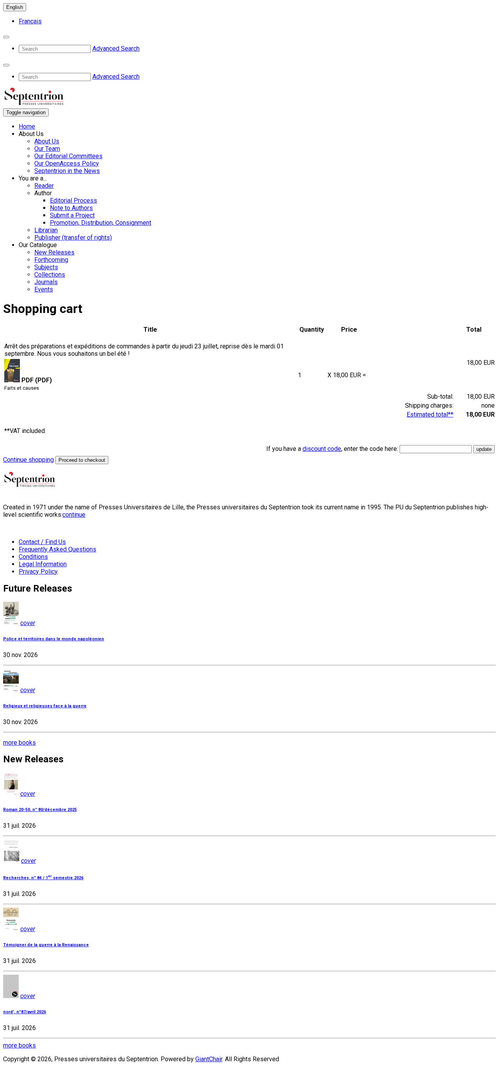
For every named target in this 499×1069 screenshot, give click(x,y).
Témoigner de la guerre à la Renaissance (46, 944)
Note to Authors (71, 208)
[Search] (6, 37)
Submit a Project (72, 215)
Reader (44, 185)
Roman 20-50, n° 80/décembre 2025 (40, 809)
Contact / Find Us (42, 542)
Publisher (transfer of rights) (73, 237)
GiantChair (208, 1059)
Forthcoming (51, 259)
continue (73, 514)
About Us (46, 141)
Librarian (46, 230)
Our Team (47, 148)
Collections (49, 274)
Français (30, 21)
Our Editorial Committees (68, 156)
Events (43, 289)
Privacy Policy (38, 571)
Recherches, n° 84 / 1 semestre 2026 (43, 877)
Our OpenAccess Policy (66, 163)
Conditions (33, 556)
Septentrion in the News (67, 171)
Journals (46, 282)
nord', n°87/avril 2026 (24, 1011)
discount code (322, 448)
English (14, 7)
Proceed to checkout (81, 460)
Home (27, 126)
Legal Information (43, 564)
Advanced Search (116, 48)
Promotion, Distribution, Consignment (100, 222)
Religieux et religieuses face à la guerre (45, 706)
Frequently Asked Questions (57, 549)
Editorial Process (73, 200)
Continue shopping (28, 459)
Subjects (46, 267)
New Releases (54, 252)
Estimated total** (430, 414)
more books (19, 742)
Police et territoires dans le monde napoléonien (53, 638)
